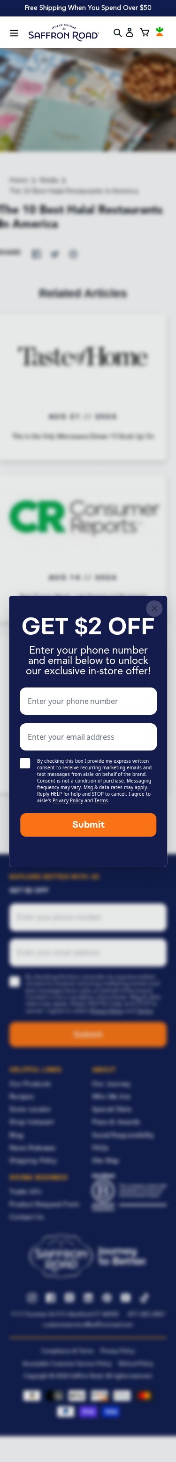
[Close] (154, 608)
